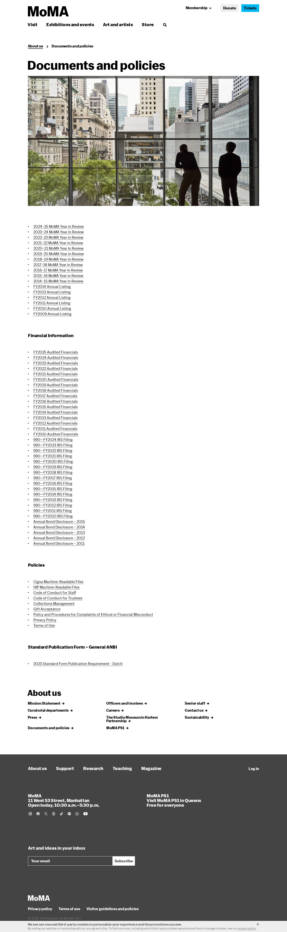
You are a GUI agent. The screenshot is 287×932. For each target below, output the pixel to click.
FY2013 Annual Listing (52, 292)
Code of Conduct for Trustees (57, 598)
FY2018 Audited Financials (55, 390)
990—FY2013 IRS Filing (52, 500)
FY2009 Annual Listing (52, 314)
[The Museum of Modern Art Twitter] (46, 814)
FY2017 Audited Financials (55, 396)
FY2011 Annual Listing (51, 303)
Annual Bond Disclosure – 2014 (59, 527)
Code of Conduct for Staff (54, 592)
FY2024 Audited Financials (55, 357)
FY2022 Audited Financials (55, 368)
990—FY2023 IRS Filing (52, 445)
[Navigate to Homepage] (48, 11)
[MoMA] (39, 898)
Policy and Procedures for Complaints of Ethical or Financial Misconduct (93, 614)
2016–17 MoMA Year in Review (58, 270)
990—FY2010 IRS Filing (53, 516)
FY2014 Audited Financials (55, 412)
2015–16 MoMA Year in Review (58, 275)
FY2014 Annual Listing (52, 286)
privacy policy (247, 928)
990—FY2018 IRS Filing (52, 472)
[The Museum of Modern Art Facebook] (38, 814)
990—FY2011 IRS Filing (52, 510)
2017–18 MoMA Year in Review (58, 265)
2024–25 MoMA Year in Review (58, 226)
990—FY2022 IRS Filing (52, 450)
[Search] (164, 24)
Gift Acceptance (46, 609)
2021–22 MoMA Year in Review (58, 243)
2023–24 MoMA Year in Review (58, 232)
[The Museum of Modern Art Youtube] (85, 814)
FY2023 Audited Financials (55, 363)
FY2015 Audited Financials (55, 407)
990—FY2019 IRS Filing (52, 467)
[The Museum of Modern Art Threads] (54, 814)
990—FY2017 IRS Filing (52, 478)
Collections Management (54, 603)
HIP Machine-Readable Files (56, 587)
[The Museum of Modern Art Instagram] (30, 814)
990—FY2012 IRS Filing (52, 505)
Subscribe (124, 861)
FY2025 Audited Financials (55, 352)
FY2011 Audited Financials (55, 428)
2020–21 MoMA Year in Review (58, 248)
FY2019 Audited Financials (55, 385)
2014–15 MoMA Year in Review (58, 281)
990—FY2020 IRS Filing (53, 461)
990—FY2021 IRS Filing (52, 456)
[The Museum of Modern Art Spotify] (69, 814)
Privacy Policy (44, 620)
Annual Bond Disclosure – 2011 (59, 543)
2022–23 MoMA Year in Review (58, 237)
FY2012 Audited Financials (55, 423)
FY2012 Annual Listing (51, 297)
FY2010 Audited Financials (55, 434)
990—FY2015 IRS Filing (52, 489)
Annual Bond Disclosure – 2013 (59, 532)
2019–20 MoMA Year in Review (58, 254)
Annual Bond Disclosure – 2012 (59, 538)
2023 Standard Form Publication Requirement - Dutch (78, 663)
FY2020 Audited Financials (55, 379)
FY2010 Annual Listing (52, 308)
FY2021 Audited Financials (55, 374)
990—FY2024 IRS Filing (53, 439)
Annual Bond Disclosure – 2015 (59, 521)
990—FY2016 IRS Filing (52, 483)
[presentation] (143, 140)
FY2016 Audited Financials (55, 401)
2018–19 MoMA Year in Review (58, 259)
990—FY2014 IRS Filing (52, 494)
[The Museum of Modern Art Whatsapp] (77, 814)
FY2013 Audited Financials (55, 418)
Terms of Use (44, 625)
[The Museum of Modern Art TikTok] (61, 814)
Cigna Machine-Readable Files (58, 581)
